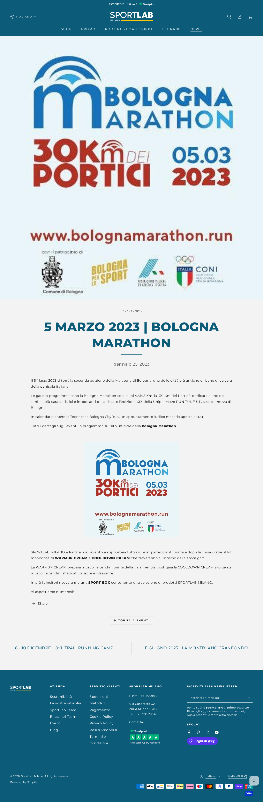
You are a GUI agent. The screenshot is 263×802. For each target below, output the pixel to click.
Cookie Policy (101, 717)
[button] (229, 16)
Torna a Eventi (134, 620)
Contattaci (137, 722)
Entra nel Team (63, 717)
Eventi (136, 311)
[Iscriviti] (250, 697)
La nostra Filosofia (65, 703)
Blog (54, 730)
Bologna (150, 426)
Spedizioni (99, 697)
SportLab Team (63, 710)
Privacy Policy (101, 723)
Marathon (167, 426)
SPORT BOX (99, 583)
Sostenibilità (61, 697)
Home (124, 311)
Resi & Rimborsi (103, 730)
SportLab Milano (32, 776)
